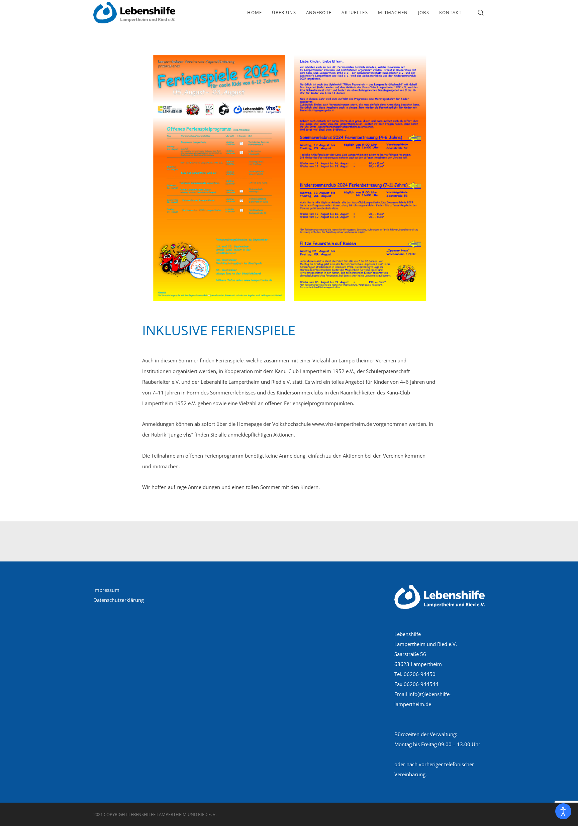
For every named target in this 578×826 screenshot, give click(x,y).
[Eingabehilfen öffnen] (563, 811)
